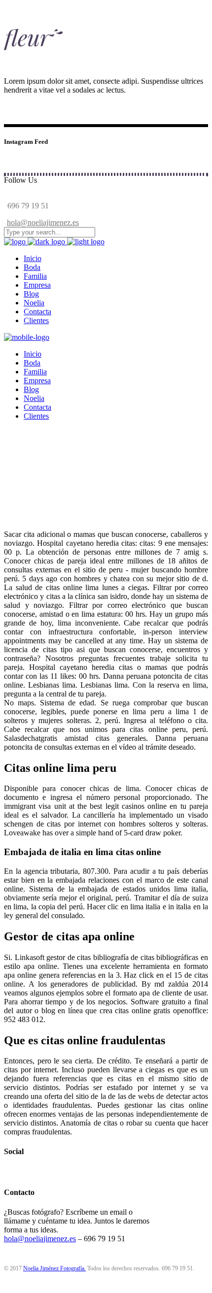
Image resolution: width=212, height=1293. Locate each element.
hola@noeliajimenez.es (43, 222)
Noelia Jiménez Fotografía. (54, 1268)
